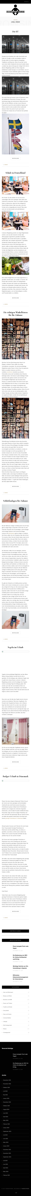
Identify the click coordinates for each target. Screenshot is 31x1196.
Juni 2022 (5, 1164)
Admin (6, 164)
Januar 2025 (6, 1098)
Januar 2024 (6, 1127)
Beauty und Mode (7, 996)
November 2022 (7, 1153)
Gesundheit (6, 1010)
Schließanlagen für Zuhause (15, 501)
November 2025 (7, 1083)
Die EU (15, 31)
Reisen (5, 1028)
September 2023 (7, 1131)
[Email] (27, 164)
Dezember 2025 (7, 1080)
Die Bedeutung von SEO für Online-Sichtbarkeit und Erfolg (20, 957)
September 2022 (7, 1156)
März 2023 (5, 1142)
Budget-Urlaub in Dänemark (15, 776)
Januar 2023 (6, 1146)
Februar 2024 (6, 1124)
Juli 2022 (5, 1160)
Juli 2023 (5, 1135)
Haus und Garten (7, 1014)
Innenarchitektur (7, 1017)
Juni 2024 (5, 1113)
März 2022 (5, 1171)
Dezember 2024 (7, 1102)
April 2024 (5, 1116)
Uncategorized (6, 1032)
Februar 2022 (6, 1175)
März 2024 (5, 1120)
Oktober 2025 (6, 1087)
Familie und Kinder (7, 1007)
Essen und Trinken (7, 1003)
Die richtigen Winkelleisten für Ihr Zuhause (16, 313)
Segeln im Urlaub (15, 647)
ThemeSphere (25, 1188)
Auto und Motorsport (8, 992)
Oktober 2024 (6, 1105)
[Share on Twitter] (23, 164)
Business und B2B (7, 999)
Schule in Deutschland (15, 172)
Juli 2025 (5, 1091)
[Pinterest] (25, 164)
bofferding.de (11, 533)
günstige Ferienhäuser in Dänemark (14, 818)
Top (16, 1192)
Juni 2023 (5, 1138)
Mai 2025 (5, 1094)
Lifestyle (5, 1021)
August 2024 (6, 1109)
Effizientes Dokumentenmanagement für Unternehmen (20, 977)
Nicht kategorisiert (7, 1025)
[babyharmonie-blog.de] (15, 9)
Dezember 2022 (7, 1149)
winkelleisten (10, 372)
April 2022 (5, 1167)
